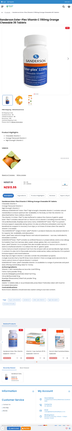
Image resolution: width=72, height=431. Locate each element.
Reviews (52, 196)
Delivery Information (17, 122)
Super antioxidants (14, 300)
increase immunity (9, 304)
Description (8, 196)
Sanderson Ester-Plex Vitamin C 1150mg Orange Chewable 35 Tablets (17, 374)
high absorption (53, 300)
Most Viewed (24, 368)
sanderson (26, 300)
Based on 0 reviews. (8, 175)
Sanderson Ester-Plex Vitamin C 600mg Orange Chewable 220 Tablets (13, 351)
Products (7, 12)
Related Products (9, 324)
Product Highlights (37, 196)
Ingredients (22, 196)
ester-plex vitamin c (39, 300)
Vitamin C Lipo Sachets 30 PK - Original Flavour (36, 351)
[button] (68, 59)
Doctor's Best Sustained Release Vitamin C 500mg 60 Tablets (59, 351)
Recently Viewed (9, 368)
